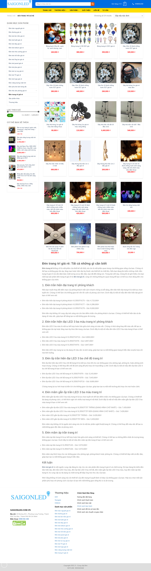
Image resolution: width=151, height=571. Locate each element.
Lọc (10, 115)
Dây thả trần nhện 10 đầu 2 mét (55, 165)
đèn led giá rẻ (79, 277)
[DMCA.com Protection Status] (19, 523)
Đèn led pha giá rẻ (15, 67)
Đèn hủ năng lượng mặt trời (131, 206)
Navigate (58, 500)
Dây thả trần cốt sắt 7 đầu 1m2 (131, 125)
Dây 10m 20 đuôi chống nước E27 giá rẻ (80, 86)
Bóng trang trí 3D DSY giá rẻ (80, 47)
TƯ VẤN (105, 10)
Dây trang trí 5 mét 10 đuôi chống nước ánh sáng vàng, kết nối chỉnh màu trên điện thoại (80, 208)
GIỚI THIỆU (86, 10)
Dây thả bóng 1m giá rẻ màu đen (131, 86)
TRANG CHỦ (47, 10)
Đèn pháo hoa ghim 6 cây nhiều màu (80, 248)
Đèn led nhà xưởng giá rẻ (18, 52)
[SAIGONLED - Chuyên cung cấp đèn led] (19, 4)
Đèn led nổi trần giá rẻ (16, 55)
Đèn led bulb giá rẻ (15, 40)
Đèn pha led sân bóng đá (17, 87)
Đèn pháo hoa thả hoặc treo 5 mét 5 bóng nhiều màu (105, 249)
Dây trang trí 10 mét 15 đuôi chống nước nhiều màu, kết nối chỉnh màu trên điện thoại (55, 208)
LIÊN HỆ (96, 10)
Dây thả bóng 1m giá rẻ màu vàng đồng (80, 125)
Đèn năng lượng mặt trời (17, 83)
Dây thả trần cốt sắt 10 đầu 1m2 (106, 125)
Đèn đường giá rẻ (15, 32)
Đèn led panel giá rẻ (16, 63)
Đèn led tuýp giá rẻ (15, 79)
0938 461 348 (24, 519)
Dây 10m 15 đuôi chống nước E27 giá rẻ (54, 86)
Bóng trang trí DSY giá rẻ (106, 46)
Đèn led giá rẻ (47, 467)
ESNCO (57, 503)
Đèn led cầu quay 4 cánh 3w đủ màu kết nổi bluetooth (55, 249)
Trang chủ (11, 16)
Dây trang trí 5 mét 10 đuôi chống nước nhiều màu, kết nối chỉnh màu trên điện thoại (105, 208)
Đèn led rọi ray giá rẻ (16, 71)
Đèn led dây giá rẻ (15, 44)
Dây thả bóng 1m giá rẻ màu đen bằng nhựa (55, 125)
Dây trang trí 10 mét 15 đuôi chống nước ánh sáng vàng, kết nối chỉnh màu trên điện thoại (131, 167)
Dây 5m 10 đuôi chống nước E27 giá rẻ (106, 86)
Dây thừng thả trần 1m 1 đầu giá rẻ (80, 165)
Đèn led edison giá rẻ (16, 48)
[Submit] (93, 4)
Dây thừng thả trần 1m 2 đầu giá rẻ (105, 165)
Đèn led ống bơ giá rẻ (16, 59)
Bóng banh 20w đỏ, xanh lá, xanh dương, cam (55, 47)
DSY (56, 497)
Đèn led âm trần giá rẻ (16, 36)
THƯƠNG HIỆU (59, 10)
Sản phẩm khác (14, 98)
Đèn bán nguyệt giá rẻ (16, 28)
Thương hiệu (13, 102)
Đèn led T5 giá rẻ (15, 75)
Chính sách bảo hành (84, 506)
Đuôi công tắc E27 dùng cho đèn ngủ (131, 248)
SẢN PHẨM (74, 10)
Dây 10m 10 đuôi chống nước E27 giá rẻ (131, 47)
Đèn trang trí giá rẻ (16, 94)
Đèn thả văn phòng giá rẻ (18, 90)
